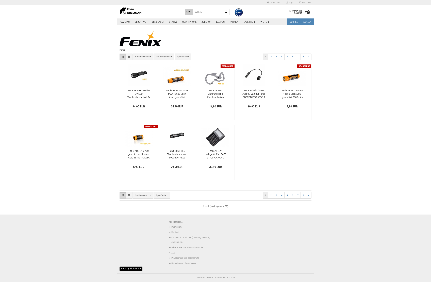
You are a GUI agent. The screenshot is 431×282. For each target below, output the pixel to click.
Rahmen (234, 22)
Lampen (220, 22)
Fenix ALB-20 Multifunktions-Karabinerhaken (215, 94)
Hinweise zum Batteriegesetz (184, 263)
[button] (274, 2)
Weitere (264, 22)
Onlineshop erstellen (205, 277)
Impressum (176, 227)
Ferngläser (157, 22)
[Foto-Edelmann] (150, 11)
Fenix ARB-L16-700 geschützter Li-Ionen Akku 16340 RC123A (139, 154)
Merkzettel (306, 2)
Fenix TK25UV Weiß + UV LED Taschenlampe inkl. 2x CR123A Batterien (138, 94)
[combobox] (143, 57)
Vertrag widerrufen (131, 268)
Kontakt (175, 232)
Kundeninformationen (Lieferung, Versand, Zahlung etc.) (190, 239)
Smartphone (189, 22)
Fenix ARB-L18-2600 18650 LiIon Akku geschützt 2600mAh (292, 94)
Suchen (294, 22)
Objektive (140, 22)
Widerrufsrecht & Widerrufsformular (187, 247)
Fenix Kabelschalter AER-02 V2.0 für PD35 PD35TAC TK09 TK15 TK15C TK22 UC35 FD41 (253, 94)
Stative (173, 22)
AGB (173, 253)
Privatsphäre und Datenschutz (185, 258)
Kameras (125, 22)
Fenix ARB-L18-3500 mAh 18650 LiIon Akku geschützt (177, 94)
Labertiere (249, 22)
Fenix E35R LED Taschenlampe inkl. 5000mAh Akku (177, 154)
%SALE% (307, 22)
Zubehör (206, 22)
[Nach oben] (422, 277)
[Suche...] (226, 12)
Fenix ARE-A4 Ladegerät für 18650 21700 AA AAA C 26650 (215, 154)
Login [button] (291, 2)
